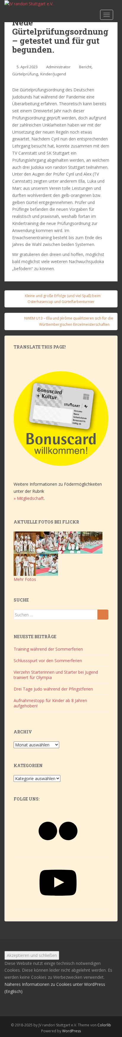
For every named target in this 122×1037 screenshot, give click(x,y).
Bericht (85, 66)
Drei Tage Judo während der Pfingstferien (53, 689)
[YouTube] (58, 903)
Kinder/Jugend (53, 74)
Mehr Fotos (25, 579)
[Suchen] (102, 615)
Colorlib (104, 1025)
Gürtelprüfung (25, 74)
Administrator (58, 66)
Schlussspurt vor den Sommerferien (48, 660)
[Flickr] (58, 851)
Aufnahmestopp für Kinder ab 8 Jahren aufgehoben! (50, 703)
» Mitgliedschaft (29, 498)
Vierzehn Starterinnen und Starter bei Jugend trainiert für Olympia (56, 674)
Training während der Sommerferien (48, 649)
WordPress (71, 1030)
